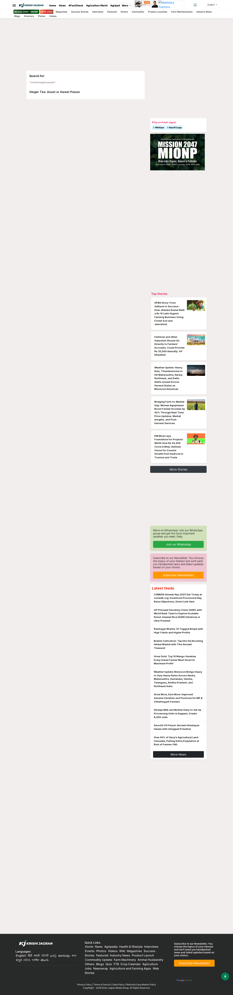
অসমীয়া (35, 960)
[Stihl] (146, 4)
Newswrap (100, 968)
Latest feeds (163, 588)
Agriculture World (96, 5)
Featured (112, 11)
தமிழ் (53, 955)
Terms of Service (102, 984)
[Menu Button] (13, 5)
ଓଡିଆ (26, 960)
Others (89, 964)
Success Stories (79, 11)
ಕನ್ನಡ (19, 960)
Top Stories (159, 294)
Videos (53, 16)
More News (178, 754)
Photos (41, 16)
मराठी (37, 955)
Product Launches (157, 11)
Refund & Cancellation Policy (141, 984)
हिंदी (30, 955)
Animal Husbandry (150, 960)
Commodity (138, 11)
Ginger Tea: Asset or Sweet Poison (54, 92)
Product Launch (143, 955)
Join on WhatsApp (178, 544)
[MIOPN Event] (177, 152)
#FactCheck (76, 5)
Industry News (204, 11)
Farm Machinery (125, 960)
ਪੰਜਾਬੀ (45, 955)
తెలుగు (45, 960)
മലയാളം (64, 955)
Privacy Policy (84, 984)
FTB (116, 964)
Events (124, 11)
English (21, 955)
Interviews (97, 11)
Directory (29, 16)
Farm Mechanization (182, 11)
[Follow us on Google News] (183, 980)
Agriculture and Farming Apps (130, 968)
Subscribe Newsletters (178, 575)
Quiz (109, 964)
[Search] (200, 4)
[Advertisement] (178, 93)
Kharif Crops (175, 127)
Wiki (122, 951)
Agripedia (116, 5)
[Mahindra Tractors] (171, 4)
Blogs (17, 16)
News (62, 5)
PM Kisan (159, 127)
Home (52, 5)
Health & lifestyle (131, 946)
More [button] (125, 5)
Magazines (61, 11)
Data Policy (119, 984)
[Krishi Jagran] (32, 5)
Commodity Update (98, 960)
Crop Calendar (131, 964)
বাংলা (74, 955)
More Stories (178, 469)
